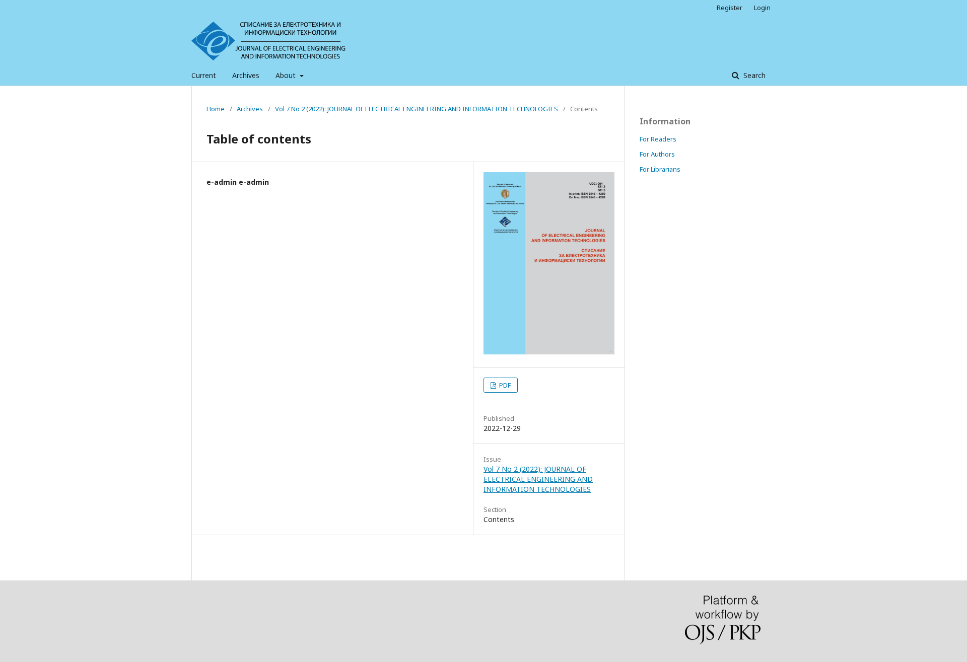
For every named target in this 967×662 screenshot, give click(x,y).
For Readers (658, 138)
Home (215, 108)
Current (203, 75)
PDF (504, 385)
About (286, 75)
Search (753, 75)
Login (762, 7)
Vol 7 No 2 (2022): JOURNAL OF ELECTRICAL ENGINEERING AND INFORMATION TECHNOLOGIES (416, 108)
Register (729, 7)
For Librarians (660, 169)
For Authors (657, 154)
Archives (245, 75)
